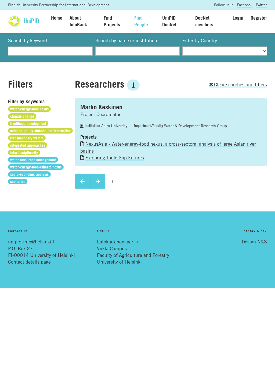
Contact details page (29, 262)
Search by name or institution (126, 40)
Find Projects (112, 21)
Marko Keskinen (101, 107)
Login (238, 18)
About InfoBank (78, 21)
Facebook (244, 4)
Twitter (261, 4)
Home (56, 18)
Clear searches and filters (240, 84)
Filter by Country (199, 40)
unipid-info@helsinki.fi (32, 241)
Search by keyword (27, 40)
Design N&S (254, 241)
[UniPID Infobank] (23, 21)
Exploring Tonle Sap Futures (114, 157)
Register (259, 18)
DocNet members (204, 21)
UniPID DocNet (169, 21)
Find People (141, 21)
